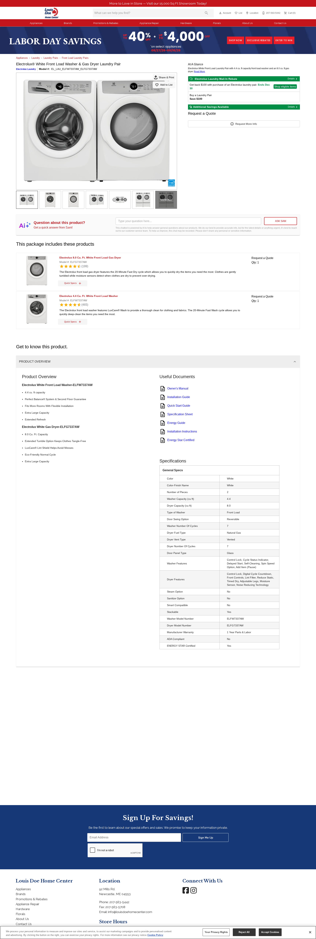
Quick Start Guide (178, 405)
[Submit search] (206, 13)
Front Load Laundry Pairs (75, 58)
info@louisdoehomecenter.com (130, 912)
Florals (217, 23)
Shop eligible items (285, 86)
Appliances (36, 23)
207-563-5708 (115, 907)
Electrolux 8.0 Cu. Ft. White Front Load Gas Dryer (90, 257)
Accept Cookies (270, 932)
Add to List (166, 84)
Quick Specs (70, 283)
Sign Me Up (205, 837)
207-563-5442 (119, 902)
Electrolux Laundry (26, 69)
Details (291, 78)
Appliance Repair (149, 23)
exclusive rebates (259, 40)
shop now (235, 40)
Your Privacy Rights (216, 932)
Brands (68, 23)
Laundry (35, 58)
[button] (220, 13)
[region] (158, 932)
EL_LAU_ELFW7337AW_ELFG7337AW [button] (74, 69)
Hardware (186, 23)
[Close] (310, 932)
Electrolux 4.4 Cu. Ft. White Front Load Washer (88, 296)
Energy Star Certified (180, 440)
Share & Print (166, 77)
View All (166, 199)
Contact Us (280, 23)
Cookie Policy (155, 935)
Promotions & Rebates (105, 23)
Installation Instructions (182, 431)
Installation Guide (178, 397)
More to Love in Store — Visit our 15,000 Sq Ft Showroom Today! (158, 3)
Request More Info (246, 123)
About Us (247, 23)
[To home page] (51, 13)
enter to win (284, 40)
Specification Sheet (180, 414)
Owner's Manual (177, 388)
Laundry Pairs (51, 58)
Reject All (244, 932)
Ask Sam (280, 221)
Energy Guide (176, 422)
